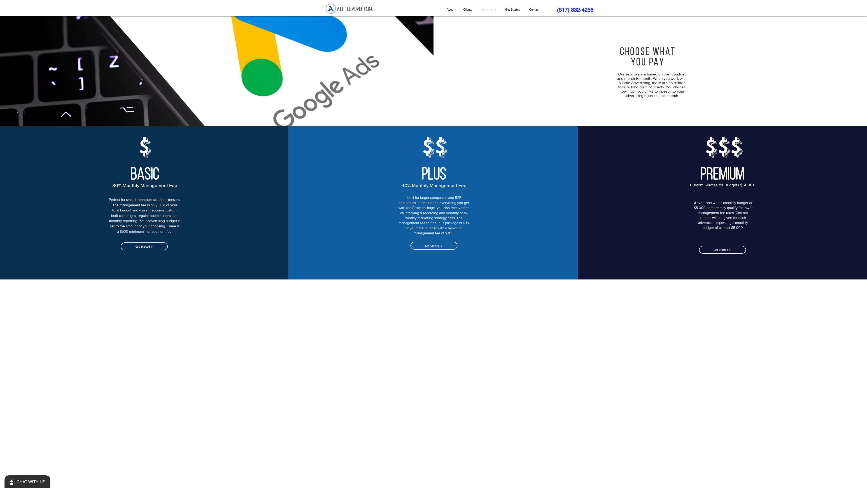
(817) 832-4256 (575, 10)
